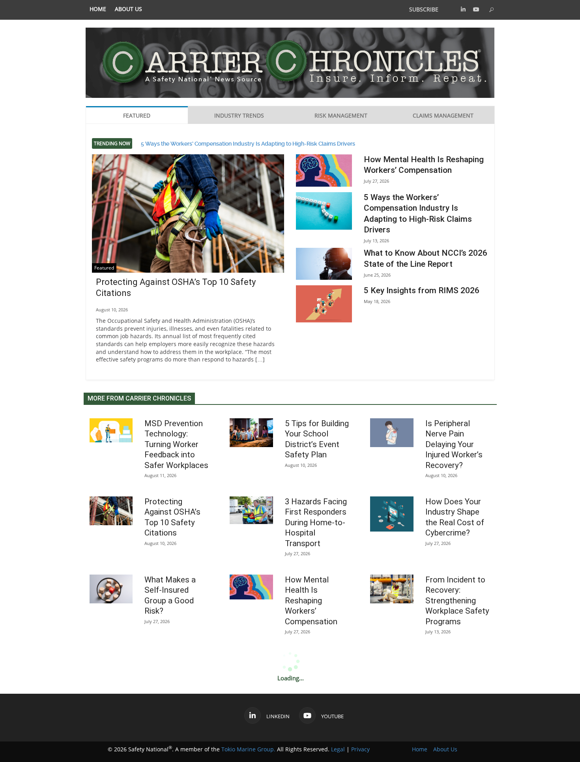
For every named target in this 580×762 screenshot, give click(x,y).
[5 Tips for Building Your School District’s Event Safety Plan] (251, 432)
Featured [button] (136, 115)
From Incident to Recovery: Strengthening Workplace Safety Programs (457, 600)
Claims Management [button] (443, 115)
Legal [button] (338, 749)
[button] (463, 9)
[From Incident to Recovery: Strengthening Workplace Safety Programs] (391, 589)
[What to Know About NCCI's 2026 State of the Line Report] (324, 263)
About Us (128, 9)
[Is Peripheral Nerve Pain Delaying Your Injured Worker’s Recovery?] (391, 432)
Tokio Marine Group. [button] (248, 749)
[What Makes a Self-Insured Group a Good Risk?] (111, 589)
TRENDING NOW (112, 143)
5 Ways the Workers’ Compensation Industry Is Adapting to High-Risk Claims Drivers (248, 143)
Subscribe (423, 9)
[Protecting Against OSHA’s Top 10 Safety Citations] (188, 218)
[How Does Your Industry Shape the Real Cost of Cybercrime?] (391, 514)
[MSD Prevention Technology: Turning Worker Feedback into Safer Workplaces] (111, 430)
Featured (104, 267)
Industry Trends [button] (239, 115)
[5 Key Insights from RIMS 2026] (324, 304)
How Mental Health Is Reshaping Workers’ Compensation (311, 600)
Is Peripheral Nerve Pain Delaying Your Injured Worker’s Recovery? (454, 444)
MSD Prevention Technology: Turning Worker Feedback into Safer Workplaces (176, 444)
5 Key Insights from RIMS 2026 (421, 290)
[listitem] (97, 9)
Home (98, 9)
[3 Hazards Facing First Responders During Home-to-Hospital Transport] (251, 510)
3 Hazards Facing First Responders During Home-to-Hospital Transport (316, 522)
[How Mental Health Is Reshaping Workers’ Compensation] (324, 170)
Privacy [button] (360, 749)
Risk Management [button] (340, 115)
